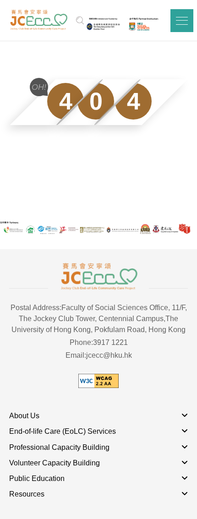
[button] (181, 20)
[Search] (80, 20)
